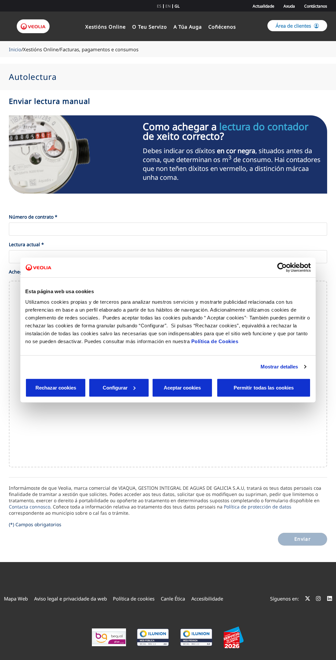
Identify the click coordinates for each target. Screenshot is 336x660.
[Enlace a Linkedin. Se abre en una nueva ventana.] (329, 598)
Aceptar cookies (182, 387)
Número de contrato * (33, 217)
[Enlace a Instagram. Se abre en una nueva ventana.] (318, 598)
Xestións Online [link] (105, 26)
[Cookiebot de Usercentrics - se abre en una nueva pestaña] (282, 267)
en (168, 6)
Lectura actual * (26, 244)
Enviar (302, 539)
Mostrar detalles (279, 366)
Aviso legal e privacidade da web (70, 598)
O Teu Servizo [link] (149, 26)
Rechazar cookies (55, 387)
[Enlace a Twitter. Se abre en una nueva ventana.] (307, 598)
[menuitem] (16, 598)
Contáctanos (315, 6)
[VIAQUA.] (33, 26)
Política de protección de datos (257, 507)
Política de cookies (134, 598)
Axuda (289, 6)
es (159, 6)
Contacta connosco (29, 507)
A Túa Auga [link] (188, 26)
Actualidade (263, 6)
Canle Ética (173, 598)
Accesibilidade (207, 598)
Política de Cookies (215, 341)
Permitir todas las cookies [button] (264, 387)
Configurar (115, 387)
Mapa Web (16, 598)
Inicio (15, 49)
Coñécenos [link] (222, 26)
